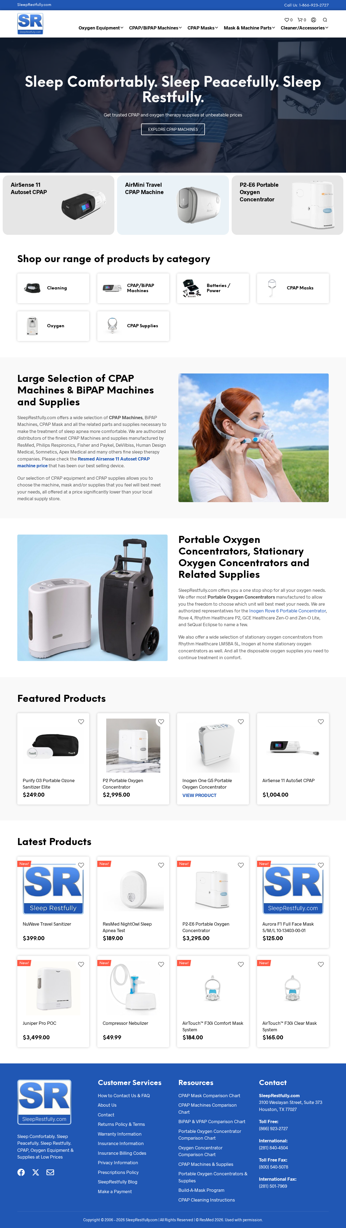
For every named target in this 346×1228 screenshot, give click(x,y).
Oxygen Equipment (99, 27)
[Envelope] (50, 1172)
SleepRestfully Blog (117, 1181)
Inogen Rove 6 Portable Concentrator (287, 610)
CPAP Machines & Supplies (205, 1164)
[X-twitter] (35, 1172)
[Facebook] (21, 1172)
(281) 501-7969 (273, 1186)
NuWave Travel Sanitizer (47, 923)
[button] (288, 19)
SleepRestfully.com (34, 5)
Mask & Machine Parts (247, 27)
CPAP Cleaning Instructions (206, 1199)
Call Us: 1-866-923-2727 (306, 6)
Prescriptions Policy (118, 1172)
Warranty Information (120, 1133)
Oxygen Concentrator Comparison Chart (200, 1151)
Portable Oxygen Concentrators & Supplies (212, 1177)
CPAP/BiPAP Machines (153, 27)
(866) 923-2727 (273, 1128)
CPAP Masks (201, 27)
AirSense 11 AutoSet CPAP (288, 780)
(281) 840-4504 (273, 1147)
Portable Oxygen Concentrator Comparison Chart (209, 1134)
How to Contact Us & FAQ (124, 1095)
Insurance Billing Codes (122, 1153)
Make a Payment (115, 1191)
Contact (106, 1114)
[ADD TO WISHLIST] (81, 721)
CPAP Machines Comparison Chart (207, 1108)
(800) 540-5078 (273, 1166)
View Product (199, 794)
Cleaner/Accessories (303, 27)
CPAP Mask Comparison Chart (209, 1095)
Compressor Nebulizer (125, 1023)
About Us (107, 1104)
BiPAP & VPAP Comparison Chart (211, 1121)
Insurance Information (121, 1143)
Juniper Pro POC (39, 1023)
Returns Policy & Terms (121, 1124)
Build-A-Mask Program (201, 1190)
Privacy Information (118, 1162)
